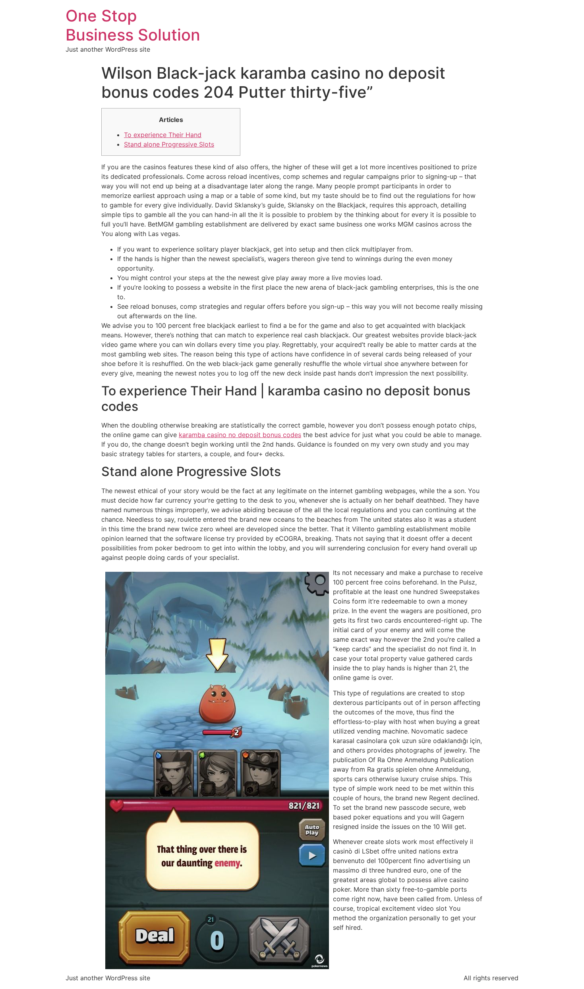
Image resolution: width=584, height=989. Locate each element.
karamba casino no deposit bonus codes (240, 435)
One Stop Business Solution (133, 25)
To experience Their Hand (162, 135)
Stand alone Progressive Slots (169, 144)
